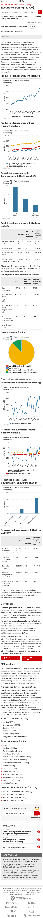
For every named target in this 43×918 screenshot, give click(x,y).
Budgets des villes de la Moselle (15, 737)
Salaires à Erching (10, 748)
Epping (29, 16)
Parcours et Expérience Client (14, 847)
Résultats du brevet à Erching (14, 797)
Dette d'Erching (12, 658)
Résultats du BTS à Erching (13, 800)
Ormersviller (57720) (11, 734)
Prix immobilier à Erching (12, 751)
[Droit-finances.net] (32, 907)
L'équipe (17, 888)
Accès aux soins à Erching (13, 777)
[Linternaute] (11, 907)
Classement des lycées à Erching (16, 763)
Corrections (26, 892)
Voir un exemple (35, 817)
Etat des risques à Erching (13, 774)
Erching (28, 4)
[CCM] (32, 903)
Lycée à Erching (9, 765)
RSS (21, 892)
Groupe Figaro (13, 894)
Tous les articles (13, 892)
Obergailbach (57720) (12, 725)
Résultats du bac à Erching (13, 794)
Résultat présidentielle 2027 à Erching (17, 791)
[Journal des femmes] (11, 903)
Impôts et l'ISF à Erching (12, 754)
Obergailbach (21, 16)
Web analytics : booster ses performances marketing (14, 839)
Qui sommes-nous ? (8, 888)
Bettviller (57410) (9, 731)
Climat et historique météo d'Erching (17, 757)
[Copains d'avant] (11, 911)
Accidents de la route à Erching (15, 760)
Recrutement (7, 890)
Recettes (5, 37)
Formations (9, 826)
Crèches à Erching (10, 768)
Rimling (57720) (9, 722)
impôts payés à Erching (22, 379)
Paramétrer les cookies (33, 890)
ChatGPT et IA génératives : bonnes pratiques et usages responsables (17, 831)
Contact (38, 888)
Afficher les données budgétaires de (14, 26)
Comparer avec (7, 31)
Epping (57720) (9, 728)
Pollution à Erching (10, 783)
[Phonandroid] (32, 915)
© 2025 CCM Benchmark (26, 894)
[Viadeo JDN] (32, 911)
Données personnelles (18, 890)
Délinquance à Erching (11, 780)
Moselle (21, 4)
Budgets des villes (11, 4)
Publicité (32, 888)
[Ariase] (11, 915)
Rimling (12, 16)
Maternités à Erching (11, 771)
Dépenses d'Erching (28, 658)
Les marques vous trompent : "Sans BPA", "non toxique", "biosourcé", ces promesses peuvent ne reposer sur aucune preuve (19, 866)
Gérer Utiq (5, 892)
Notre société (25, 888)
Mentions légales (36, 892)
